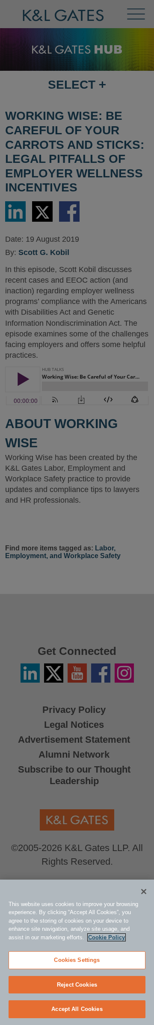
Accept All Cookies (76, 1009)
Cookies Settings (77, 960)
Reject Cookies (77, 985)
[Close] (143, 891)
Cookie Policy (106, 937)
